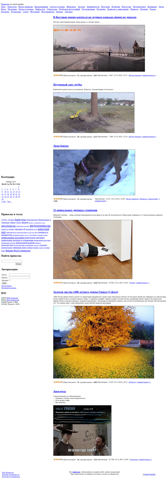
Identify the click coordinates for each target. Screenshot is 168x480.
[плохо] (56, 75)
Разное (153, 9)
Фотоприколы (47, 12)
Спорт (26, 12)
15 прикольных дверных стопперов (75, 210)
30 (2, 199)
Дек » (9, 202)
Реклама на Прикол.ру (10, 475)
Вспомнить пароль (9, 288)
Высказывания (41, 6)
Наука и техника (26, 9)
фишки (9, 250)
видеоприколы (40, 225)
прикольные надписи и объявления (17, 240)
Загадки (81, 6)
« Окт (3, 202)
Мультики (12, 9)
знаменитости (11, 232)
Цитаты (59, 12)
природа (38, 243)
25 (8, 197)
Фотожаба (35, 12)
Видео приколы (25, 6)
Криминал (152, 6)
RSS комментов (12, 300)
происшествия (7, 245)
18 (8, 194)
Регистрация (6, 286)
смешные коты (19, 247)
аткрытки (19, 226)
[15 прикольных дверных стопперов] (92, 278)
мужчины (40, 235)
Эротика (68, 12)
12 (11, 192)
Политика (101, 9)
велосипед (26, 226)
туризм (41, 248)
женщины (30, 229)
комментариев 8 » (149, 137)
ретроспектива (19, 245)
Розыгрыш (16, 12)
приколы (76, 472)
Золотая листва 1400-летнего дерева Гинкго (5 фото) (85, 291)
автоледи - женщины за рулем (37, 222)
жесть (35, 229)
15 (19, 192)
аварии (24, 222)
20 (14, 194)
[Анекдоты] (82, 455)
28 (16, 197)
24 (5, 197)
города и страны (57, 6)
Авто (3, 6)
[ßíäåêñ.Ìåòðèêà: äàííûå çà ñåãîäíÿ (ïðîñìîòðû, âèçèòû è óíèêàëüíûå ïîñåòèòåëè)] (149, 474)
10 (5, 192)
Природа (134, 9)
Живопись (71, 6)
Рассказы (5, 12)
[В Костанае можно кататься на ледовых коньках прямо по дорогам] (99, 71)
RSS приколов (12, 298)
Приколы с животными (118, 9)
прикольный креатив (25, 243)
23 (2, 197)
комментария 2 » (142, 283)
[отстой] (54, 75)
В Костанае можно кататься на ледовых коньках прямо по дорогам (94, 17)
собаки (30, 247)
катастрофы (31, 232)
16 (2, 194)
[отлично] (62, 75)
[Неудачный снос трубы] (93, 132)
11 (8, 192)
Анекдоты (12, 6)
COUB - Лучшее (7, 220)
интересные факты (22, 232)
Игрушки (105, 6)
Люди (161, 6)
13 (14, 192)
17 (5, 194)
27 (14, 197)
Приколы (5, 4)
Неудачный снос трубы (67, 84)
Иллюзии (116, 6)
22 (19, 194)
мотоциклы (33, 235)
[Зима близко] (94, 194)
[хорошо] (60, 75)
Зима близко (61, 145)
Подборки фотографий (69, 9)
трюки (35, 248)
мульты (45, 235)
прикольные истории (12, 237)
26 (11, 197)
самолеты (36, 245)
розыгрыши (29, 245)
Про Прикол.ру (8, 472)
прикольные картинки (34, 237)
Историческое (139, 6)
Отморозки (52, 9)
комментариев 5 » (149, 75)
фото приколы (22, 250)
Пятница (144, 9)
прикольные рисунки (42, 240)
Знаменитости (93, 6)
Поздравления (88, 9)
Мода (3, 9)
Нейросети (40, 9)
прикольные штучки (8, 243)
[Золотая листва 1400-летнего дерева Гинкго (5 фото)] (103, 378)
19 (11, 194)
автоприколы (8, 225)
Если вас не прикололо (11, 477)
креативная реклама (18, 235)
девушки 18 (20, 229)
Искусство (126, 6)
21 (16, 194)
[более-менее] (58, 75)
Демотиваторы (32, 220)
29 (19, 197)
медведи (26, 235)
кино (36, 232)
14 (16, 192)
